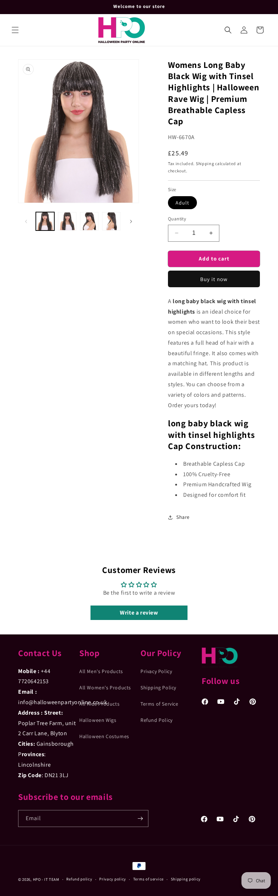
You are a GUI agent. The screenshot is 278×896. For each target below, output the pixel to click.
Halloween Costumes (104, 736)
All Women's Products (105, 687)
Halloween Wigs (97, 720)
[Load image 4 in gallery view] (111, 221)
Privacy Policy (156, 671)
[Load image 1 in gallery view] (45, 221)
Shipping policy (186, 879)
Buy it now (214, 279)
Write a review (139, 612)
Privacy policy (112, 879)
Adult (182, 202)
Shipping (205, 163)
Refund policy (79, 879)
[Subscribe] (140, 818)
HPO (37, 879)
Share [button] (183, 517)
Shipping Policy (158, 687)
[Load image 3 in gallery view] (89, 221)
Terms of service (148, 879)
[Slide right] (131, 221)
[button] (15, 30)
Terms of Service (159, 704)
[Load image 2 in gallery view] (67, 221)
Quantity (177, 219)
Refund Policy (156, 720)
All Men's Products (101, 671)
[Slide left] (26, 221)
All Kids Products (99, 704)
